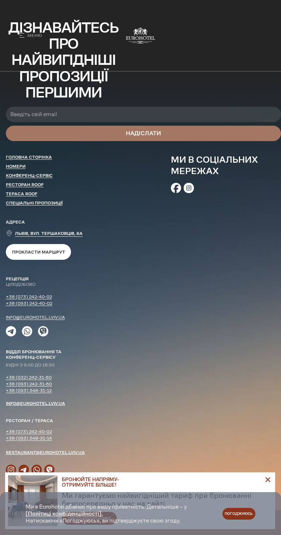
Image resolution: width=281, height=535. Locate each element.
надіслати (143, 133)
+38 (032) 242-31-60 (29, 377)
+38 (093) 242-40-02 (29, 303)
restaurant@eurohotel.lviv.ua (45, 452)
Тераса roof (21, 193)
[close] (267, 479)
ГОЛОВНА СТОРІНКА (29, 157)
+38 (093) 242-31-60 (29, 384)
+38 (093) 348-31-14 (29, 438)
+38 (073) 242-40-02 (29, 296)
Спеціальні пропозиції (34, 203)
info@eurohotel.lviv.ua (35, 317)
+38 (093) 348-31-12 (29, 390)
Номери (16, 166)
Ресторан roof (25, 184)
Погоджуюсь (239, 513)
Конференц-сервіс (29, 175)
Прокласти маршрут (38, 252)
